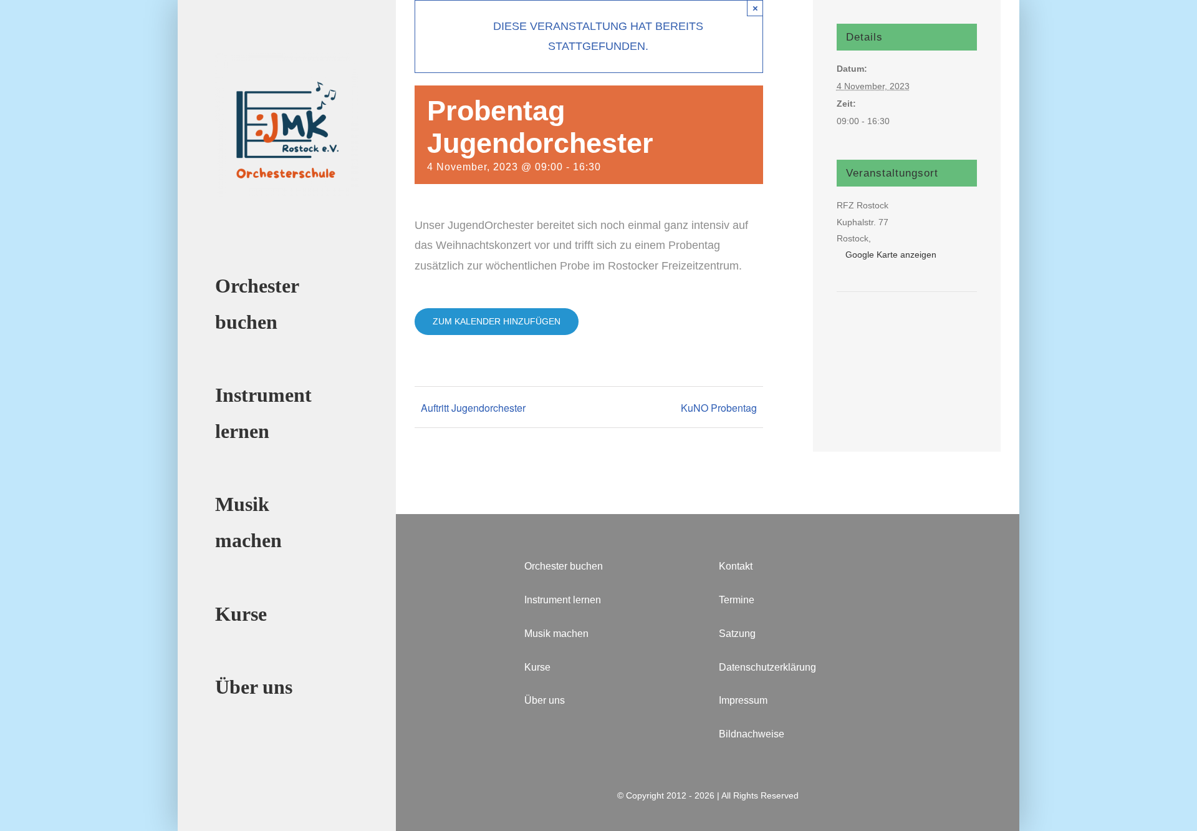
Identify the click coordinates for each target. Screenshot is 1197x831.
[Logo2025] (286, 58)
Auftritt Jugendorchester (473, 408)
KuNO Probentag (719, 408)
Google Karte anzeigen (890, 255)
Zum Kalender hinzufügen (496, 321)
